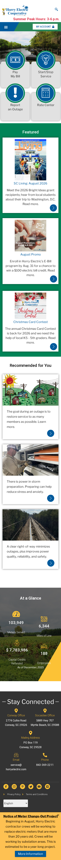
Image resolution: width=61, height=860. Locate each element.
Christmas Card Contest (30, 322)
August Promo (30, 254)
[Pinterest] (22, 786)
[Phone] (45, 755)
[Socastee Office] (45, 711)
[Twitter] (30, 786)
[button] (6, 27)
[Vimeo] (47, 786)
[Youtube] (39, 786)
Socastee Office (45, 715)
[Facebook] (5, 786)
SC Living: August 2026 (30, 183)
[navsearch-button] (56, 8)
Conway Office (16, 715)
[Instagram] (14, 786)
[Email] (16, 755)
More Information (30, 854)
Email (16, 759)
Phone (45, 759)
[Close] (58, 815)
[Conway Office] (16, 711)
